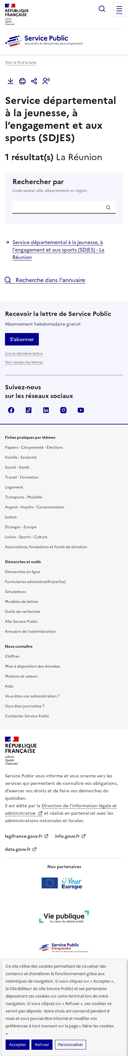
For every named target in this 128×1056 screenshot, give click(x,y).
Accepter (17, 1045)
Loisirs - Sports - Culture (26, 537)
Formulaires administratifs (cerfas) (35, 582)
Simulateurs (15, 592)
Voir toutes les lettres (24, 362)
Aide (9, 686)
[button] (46, 81)
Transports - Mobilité (23, 497)
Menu (119, 13)
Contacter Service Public (27, 716)
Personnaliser (70, 1045)
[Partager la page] (34, 81)
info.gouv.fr (67, 836)
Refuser (42, 1045)
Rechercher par (49, 185)
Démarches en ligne (22, 572)
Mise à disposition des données (32, 666)
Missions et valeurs (21, 676)
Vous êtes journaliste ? (24, 706)
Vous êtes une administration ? (32, 696)
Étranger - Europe (21, 527)
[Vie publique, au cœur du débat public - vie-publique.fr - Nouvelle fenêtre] (64, 917)
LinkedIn (46, 410)
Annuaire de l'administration (30, 631)
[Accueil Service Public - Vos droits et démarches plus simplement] (45, 47)
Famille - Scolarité (21, 457)
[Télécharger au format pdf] (10, 81)
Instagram (63, 410)
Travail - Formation (22, 477)
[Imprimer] (22, 81)
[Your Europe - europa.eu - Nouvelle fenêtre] (64, 883)
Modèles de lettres (21, 601)
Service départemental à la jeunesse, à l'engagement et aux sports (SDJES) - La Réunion (58, 250)
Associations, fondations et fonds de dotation (46, 547)
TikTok (28, 410)
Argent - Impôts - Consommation (34, 507)
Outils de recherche (22, 611)
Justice (11, 517)
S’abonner (22, 339)
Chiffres (12, 656)
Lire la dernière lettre (24, 353)
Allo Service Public (21, 621)
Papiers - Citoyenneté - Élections (34, 447)
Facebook (11, 410)
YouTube (81, 410)
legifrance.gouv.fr (24, 836)
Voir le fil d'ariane (20, 62)
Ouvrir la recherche (102, 8)
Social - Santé (17, 467)
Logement (14, 487)
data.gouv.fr (18, 849)
